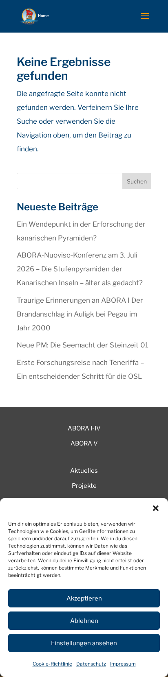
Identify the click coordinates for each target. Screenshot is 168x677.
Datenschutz (91, 664)
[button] (156, 508)
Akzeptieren (84, 598)
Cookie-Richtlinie (52, 664)
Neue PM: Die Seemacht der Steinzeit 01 (82, 345)
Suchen (137, 181)
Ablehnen (84, 621)
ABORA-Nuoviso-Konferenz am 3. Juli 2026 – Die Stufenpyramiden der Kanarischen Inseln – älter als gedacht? (80, 269)
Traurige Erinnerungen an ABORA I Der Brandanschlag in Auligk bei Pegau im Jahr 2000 (80, 314)
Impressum (123, 664)
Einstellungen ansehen (84, 643)
